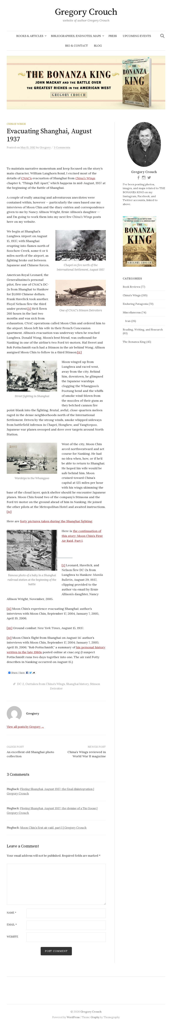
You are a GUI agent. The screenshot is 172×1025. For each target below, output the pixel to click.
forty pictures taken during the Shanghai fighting (56, 521)
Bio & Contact (76, 45)
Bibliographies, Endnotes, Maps (76, 36)
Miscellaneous (132, 312)
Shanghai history (77, 684)
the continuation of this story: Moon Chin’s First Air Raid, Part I (82, 536)
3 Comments (62, 147)
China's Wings (16, 124)
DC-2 (20, 684)
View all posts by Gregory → (25, 727)
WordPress (73, 1017)
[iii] (9, 628)
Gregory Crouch (86, 12)
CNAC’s (26, 178)
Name (11, 913)
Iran (128, 321)
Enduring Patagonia (135, 303)
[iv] (9, 512)
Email (12, 924)
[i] (29, 309)
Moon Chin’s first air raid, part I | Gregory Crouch (53, 827)
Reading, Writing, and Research (143, 329)
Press (113, 36)
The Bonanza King (134, 341)
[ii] (79, 352)
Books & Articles (29, 36)
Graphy (95, 1017)
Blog (98, 45)
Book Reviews (131, 286)
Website (12, 937)
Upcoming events (137, 36)
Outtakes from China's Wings (45, 684)
